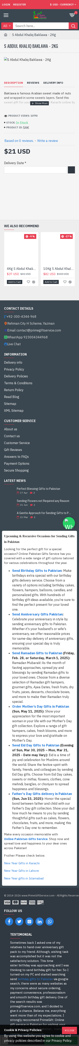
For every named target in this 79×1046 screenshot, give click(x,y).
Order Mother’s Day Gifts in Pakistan (40, 706)
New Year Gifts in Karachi (22, 863)
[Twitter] (19, 921)
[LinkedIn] (39, 921)
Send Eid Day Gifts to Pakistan (35, 745)
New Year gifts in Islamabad (24, 878)
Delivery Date (14, 163)
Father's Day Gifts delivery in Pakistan (42, 794)
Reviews (33, 82)
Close (71, 1030)
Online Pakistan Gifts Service (26, 839)
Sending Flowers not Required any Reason (43, 500)
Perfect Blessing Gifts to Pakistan (38, 488)
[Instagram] (29, 921)
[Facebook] (9, 921)
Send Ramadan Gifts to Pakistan (37, 653)
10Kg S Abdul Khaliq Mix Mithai (58, 269)
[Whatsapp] (50, 921)
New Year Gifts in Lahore (21, 871)
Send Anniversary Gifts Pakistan (37, 614)
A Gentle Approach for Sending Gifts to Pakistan (44, 513)
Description (13, 82)
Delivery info (53, 82)
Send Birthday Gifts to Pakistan (36, 571)
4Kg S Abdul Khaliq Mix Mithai (22, 269)
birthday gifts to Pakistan (35, 979)
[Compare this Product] (34, 282)
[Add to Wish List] (28, 282)
